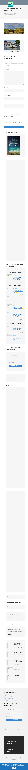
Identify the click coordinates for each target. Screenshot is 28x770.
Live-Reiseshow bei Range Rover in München (17, 315)
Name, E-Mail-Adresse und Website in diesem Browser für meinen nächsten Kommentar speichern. (12, 114)
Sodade (16, 668)
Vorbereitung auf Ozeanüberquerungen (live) (18, 291)
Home (14, 13)
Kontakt (6, 700)
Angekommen (18, 652)
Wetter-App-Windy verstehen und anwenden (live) (17, 329)
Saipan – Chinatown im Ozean (18, 662)
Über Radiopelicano (8, 698)
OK (14, 767)
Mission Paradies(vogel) (18, 677)
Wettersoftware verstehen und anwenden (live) (17, 300)
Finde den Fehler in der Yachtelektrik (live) (17, 338)
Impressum (6, 695)
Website (6, 102)
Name (6, 87)
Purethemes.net (14, 757)
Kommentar (7, 69)
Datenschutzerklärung (9, 696)
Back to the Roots (10, 14)
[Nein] (26, 766)
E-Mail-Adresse (8, 95)
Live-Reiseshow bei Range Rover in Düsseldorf (17, 278)
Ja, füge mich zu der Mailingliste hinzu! (12, 122)
